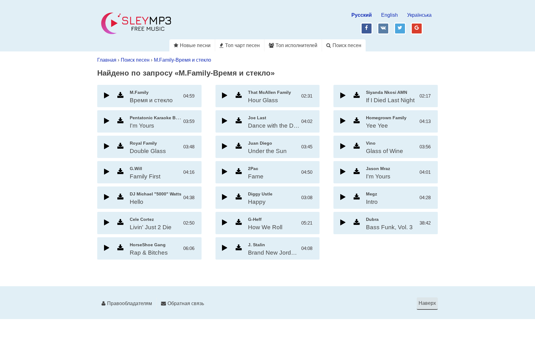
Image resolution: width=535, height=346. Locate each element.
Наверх (427, 303)
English (389, 15)
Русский (361, 15)
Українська (419, 15)
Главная (106, 60)
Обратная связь (185, 303)
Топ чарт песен (242, 45)
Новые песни (195, 45)
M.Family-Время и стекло (182, 60)
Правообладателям (129, 303)
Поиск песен (347, 45)
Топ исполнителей (296, 45)
